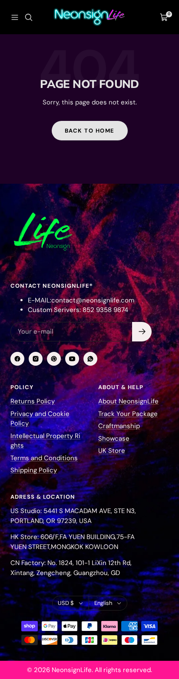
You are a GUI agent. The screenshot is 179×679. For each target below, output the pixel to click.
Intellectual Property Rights (45, 441)
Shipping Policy (33, 470)
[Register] (142, 331)
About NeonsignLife (128, 401)
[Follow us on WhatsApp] (90, 359)
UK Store (111, 450)
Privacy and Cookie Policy (40, 418)
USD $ (66, 603)
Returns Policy (32, 401)
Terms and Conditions (44, 458)
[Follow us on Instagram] (36, 359)
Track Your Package (128, 413)
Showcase (113, 438)
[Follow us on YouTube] (72, 359)
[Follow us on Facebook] (17, 359)
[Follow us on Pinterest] (54, 359)
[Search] (28, 17)
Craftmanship (119, 426)
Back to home (90, 130)
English (103, 603)
